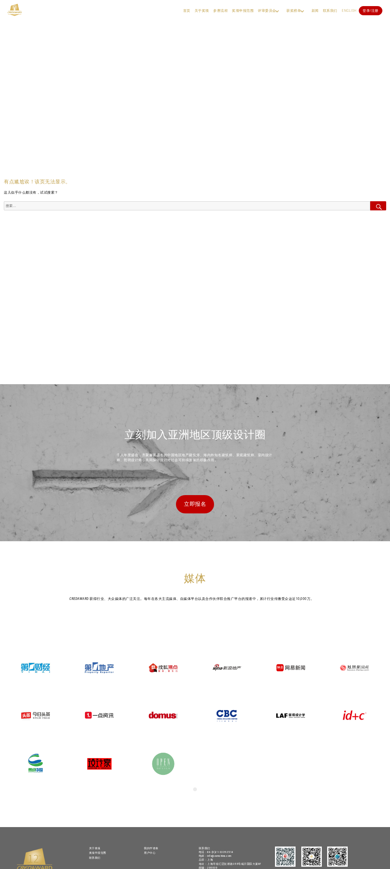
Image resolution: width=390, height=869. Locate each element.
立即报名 (195, 504)
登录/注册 (371, 10)
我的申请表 (151, 848)
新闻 (315, 10)
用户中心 (149, 853)
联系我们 (330, 10)
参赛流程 (220, 10)
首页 (186, 10)
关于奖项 (202, 10)
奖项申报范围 (243, 10)
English (349, 10)
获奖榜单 (293, 10)
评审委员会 (267, 10)
